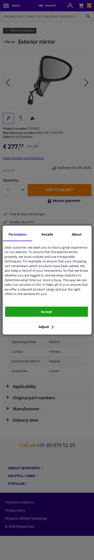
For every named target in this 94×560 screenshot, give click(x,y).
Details (47, 234)
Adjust (44, 326)
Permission (18, 234)
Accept (46, 311)
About (77, 234)
